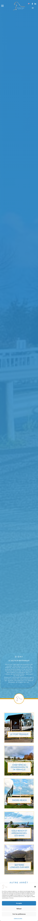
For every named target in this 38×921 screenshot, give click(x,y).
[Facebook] (32, 4)
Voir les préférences (19, 914)
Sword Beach (19, 800)
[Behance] (33, 8)
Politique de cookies (18, 918)
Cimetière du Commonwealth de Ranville (19, 767)
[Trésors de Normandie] (4, 887)
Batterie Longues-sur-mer (19, 866)
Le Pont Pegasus (19, 734)
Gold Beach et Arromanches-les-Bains (19, 833)
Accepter (19, 903)
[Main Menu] (2, 5)
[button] (35, 887)
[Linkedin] (35, 4)
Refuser (19, 909)
